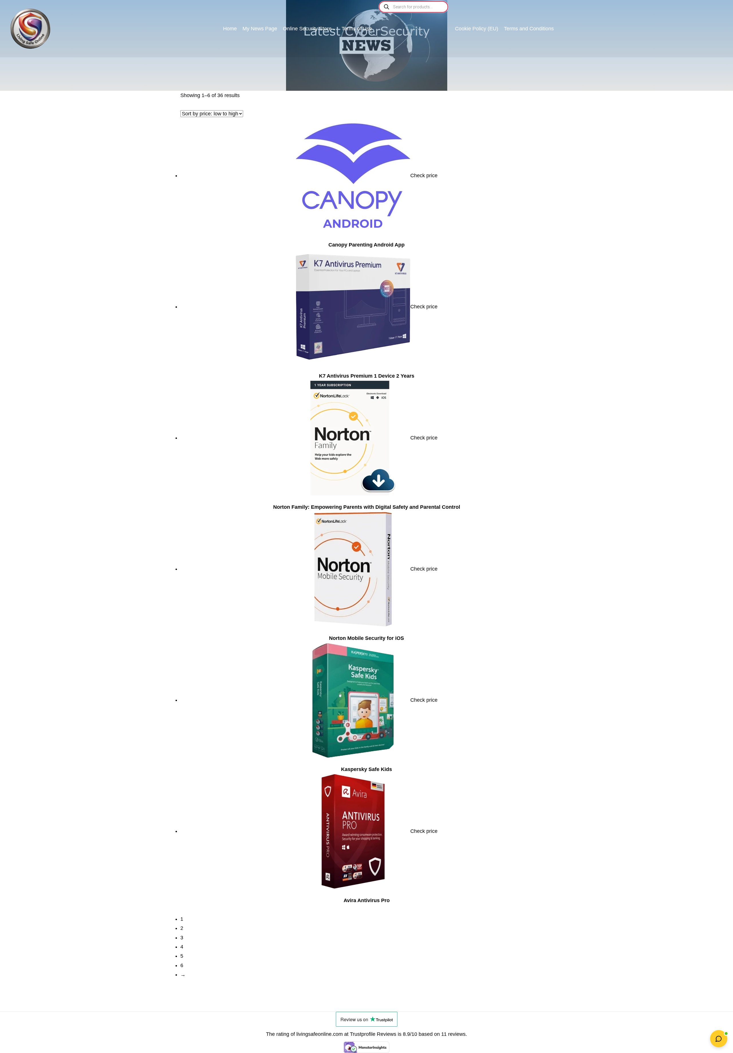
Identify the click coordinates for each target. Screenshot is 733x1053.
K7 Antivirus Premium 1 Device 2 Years (366, 376)
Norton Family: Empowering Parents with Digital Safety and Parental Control (366, 507)
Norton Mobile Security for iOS (366, 638)
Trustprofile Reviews (373, 1034)
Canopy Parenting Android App (366, 245)
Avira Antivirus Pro (367, 900)
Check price (424, 175)
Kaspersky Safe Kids (366, 769)
